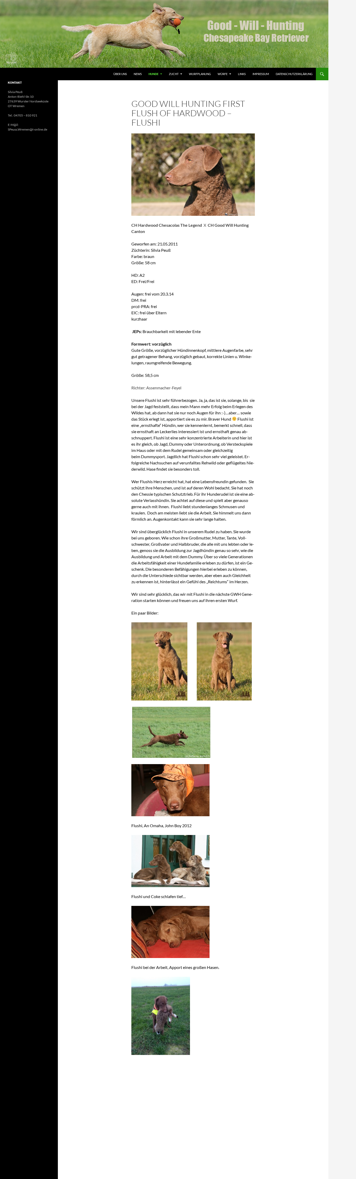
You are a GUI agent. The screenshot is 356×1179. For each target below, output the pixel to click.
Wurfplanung (200, 74)
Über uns (120, 74)
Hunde (153, 74)
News (138, 74)
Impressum (261, 74)
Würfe (223, 74)
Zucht (174, 74)
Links (242, 74)
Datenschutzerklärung (294, 74)
